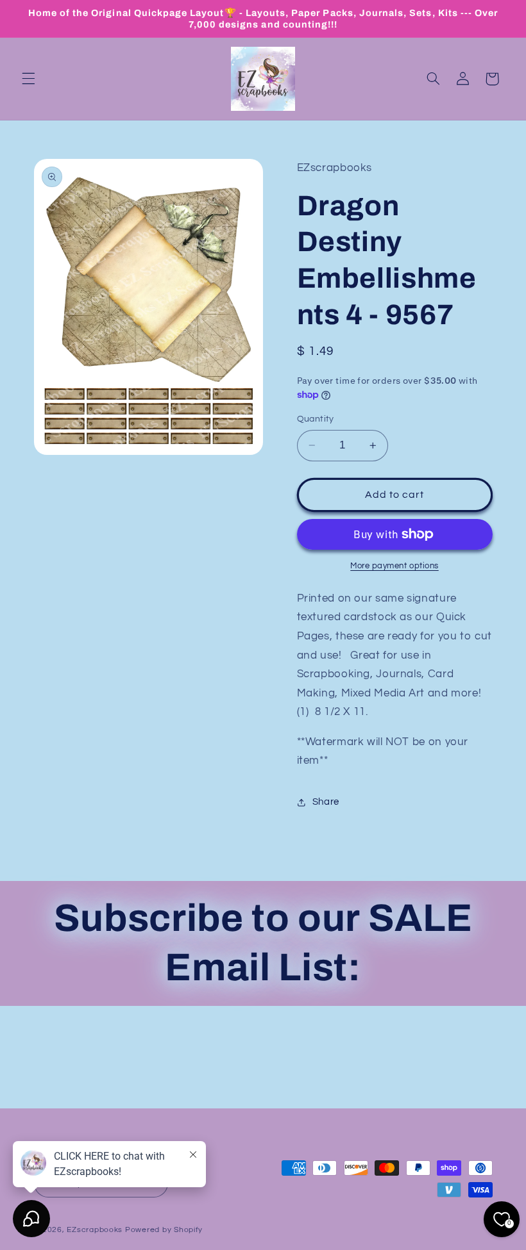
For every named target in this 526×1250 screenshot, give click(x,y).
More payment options (394, 566)
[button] (28, 79)
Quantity (315, 419)
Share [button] (325, 802)
